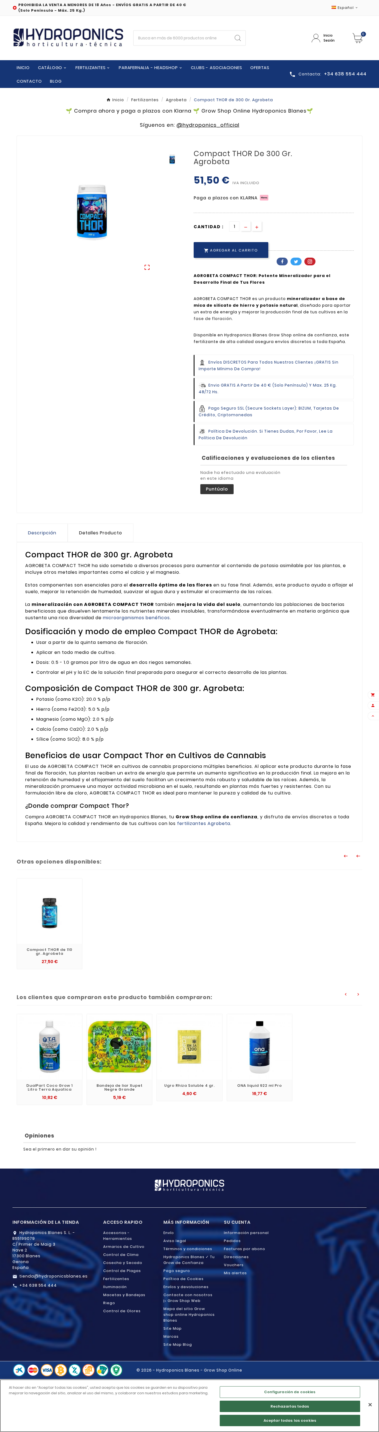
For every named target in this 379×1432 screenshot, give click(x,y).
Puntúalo (217, 489)
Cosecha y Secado (122, 1262)
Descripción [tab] (42, 533)
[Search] (238, 38)
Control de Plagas (122, 1270)
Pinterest (309, 261)
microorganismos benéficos (136, 618)
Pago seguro (176, 1270)
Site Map (172, 1328)
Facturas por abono (244, 1248)
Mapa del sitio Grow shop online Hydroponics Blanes (189, 1314)
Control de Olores (122, 1311)
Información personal (246, 1232)
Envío (168, 1232)
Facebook (282, 261)
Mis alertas (235, 1273)
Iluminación (115, 1286)
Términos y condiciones (187, 1248)
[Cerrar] (370, 1405)
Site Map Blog (177, 1344)
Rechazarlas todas (290, 1406)
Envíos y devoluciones (186, 1286)
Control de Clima (121, 1254)
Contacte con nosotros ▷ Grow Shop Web (188, 1297)
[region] (189, 1405)
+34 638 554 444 (38, 1285)
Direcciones (236, 1257)
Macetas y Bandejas (124, 1295)
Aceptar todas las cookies (290, 1420)
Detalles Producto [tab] (100, 533)
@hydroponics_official (207, 124)
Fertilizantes (116, 1278)
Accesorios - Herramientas (117, 1235)
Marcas (171, 1336)
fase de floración (213, 318)
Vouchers (234, 1265)
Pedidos (232, 1240)
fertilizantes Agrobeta (203, 823)
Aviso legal (174, 1240)
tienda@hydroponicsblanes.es (53, 1276)
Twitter (296, 261)
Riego (109, 1303)
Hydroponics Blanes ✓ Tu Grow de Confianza (189, 1259)
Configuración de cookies (289, 1392)
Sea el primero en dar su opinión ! (60, 1149)
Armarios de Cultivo (124, 1246)
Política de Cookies (183, 1278)
